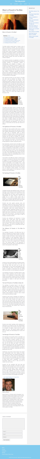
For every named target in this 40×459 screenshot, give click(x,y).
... (2, 409)
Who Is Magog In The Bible (8, 378)
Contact (25, 3)
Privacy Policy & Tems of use (7, 454)
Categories (16, 3)
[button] (29, 3)
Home (11, 3)
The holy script (20, 1)
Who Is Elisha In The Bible (34, 31)
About (21, 3)
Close (9, 35)
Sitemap (3, 452)
